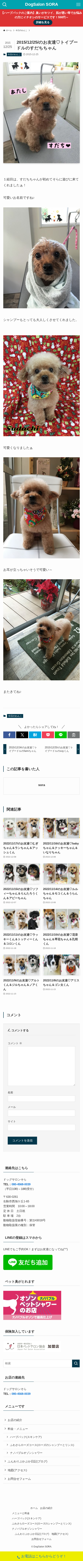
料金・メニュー (18, 1428)
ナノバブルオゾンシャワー (26, 1452)
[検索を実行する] (76, 1363)
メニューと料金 (21, 1513)
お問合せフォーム (19, 1478)
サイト (12, 1121)
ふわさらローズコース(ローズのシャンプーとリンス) (42, 1444)
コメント (15, 1043)
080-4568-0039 (21, 1184)
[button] (9, 734)
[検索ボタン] (4, 4)
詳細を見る (43, 22)
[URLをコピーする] (74, 734)
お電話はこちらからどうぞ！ (43, 1556)
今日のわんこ (14, 54)
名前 (10, 1092)
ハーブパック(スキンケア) (26, 1436)
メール (12, 1107)
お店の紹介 (15, 1420)
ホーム (34, 1508)
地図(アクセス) (17, 1470)
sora (41, 785)
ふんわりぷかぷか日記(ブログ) (27, 1461)
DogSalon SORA (41, 4)
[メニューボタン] (78, 4)
